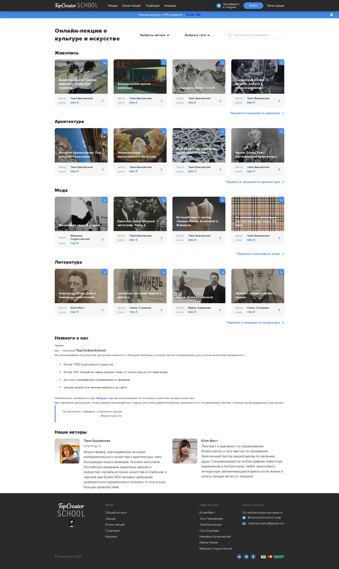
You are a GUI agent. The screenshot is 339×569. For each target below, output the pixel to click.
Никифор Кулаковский (215, 537)
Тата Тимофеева (211, 519)
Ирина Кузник (209, 542)
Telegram (230, 7)
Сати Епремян (209, 531)
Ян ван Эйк (193, 15)
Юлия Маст (207, 513)
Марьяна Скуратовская (216, 549)
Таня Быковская (211, 525)
